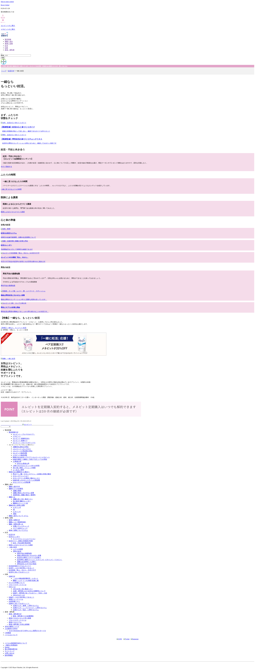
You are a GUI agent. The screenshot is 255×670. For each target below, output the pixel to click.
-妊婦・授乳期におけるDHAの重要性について (29, 591)
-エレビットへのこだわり (22, 449)
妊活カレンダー (14, 536)
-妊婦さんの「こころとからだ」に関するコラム (30, 608)
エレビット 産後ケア (20, 440)
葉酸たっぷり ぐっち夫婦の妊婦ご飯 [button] (26, 580)
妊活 (6, 46)
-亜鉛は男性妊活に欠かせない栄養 (29, 555)
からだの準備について (17, 582)
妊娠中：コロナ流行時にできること (21, 597)
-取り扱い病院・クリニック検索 (24, 468)
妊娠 (6, 48)
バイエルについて (11, 635)
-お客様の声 (17, 461)
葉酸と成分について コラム (18, 516)
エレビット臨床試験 (20, 453)
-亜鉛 (14, 514)
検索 (2, 55)
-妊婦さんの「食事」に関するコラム (26, 605)
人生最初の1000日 (11, 628)
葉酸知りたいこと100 (20, 503)
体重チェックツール (16, 599)
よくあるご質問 (18, 470)
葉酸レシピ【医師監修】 (17, 522)
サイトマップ (9, 651)
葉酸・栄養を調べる (16, 524)
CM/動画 (8, 633)
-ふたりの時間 (18, 549)
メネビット (17, 436)
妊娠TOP (12, 576)
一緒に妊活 (13, 547)
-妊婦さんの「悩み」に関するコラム (26, 610)
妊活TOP (11, 71)
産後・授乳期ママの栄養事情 (23, 616)
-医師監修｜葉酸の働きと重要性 (24, 495)
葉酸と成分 (9, 41)
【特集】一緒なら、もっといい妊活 (13, 328)
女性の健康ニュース (12, 626)
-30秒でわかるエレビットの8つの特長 (26, 465)
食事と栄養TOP (14, 520)
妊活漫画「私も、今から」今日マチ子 (22, 570)
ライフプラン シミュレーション (24, 539)
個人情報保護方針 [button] (11, 649)
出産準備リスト (14, 601)
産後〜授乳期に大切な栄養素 (19, 624)
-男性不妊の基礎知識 (24, 553)
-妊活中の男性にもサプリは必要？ (29, 557)
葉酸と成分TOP (14, 486)
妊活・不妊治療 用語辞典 (22, 543)
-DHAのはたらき (19, 595)
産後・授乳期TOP (15, 614)
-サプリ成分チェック (20, 528)
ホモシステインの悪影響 (21, 482)
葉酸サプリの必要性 (16, 488)
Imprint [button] (7, 647)
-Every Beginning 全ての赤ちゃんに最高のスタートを (27, 631)
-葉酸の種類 (17, 491)
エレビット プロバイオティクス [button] (24, 442)
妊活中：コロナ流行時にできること (21, 568)
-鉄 (14, 509)
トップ (3, 71)
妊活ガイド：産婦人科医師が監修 (21, 541)
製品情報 (8, 39)
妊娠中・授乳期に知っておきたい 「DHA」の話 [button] (30, 593)
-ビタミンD (17, 507)
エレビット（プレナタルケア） (24, 434)
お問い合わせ (9, 653)
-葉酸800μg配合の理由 (20, 447)
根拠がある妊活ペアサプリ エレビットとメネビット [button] (31, 457)
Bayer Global (5, 5)
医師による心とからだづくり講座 (21, 545)
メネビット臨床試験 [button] (20, 455)
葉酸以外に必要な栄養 (17, 505)
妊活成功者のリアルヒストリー (20, 566)
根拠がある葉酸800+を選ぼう (19, 472)
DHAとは (12, 587)
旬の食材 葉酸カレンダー (22, 501)
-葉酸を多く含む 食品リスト (23, 499)
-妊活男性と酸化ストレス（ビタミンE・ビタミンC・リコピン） (39, 559)
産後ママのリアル (15, 622)
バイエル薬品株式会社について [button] (16, 643)
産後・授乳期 (9, 50)
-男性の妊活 (17, 551)
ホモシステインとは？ (21, 476)
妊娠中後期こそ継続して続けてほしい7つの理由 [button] (30, 459)
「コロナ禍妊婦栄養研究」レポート (25, 578)
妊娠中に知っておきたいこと (19, 603)
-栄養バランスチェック (21, 526)
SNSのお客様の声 (23, 463)
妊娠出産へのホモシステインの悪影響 (26, 480)
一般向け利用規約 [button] (11, 645)
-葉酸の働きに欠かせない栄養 (23, 493)
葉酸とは (12, 497)
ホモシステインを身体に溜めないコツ (26, 478)
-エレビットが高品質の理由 (22, 451)
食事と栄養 (9, 43)
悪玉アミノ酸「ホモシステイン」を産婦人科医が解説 (32, 474)
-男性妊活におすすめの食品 (26, 564)
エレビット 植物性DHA (21, 438)
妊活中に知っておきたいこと (19, 572)
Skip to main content (7, 1)
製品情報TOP (13, 432)
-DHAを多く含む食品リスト (23, 589)
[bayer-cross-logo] (3, 64)
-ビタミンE (17, 511)
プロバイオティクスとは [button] (17, 585)
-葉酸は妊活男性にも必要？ (26, 562)
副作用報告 (9, 655)
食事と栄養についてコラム (18, 530)
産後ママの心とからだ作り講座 (20, 618)
